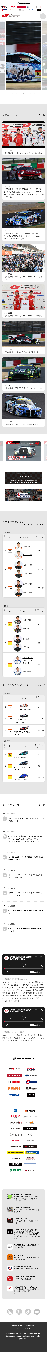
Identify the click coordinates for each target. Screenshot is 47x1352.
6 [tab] (27, 93)
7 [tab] (31, 93)
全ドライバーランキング (35, 524)
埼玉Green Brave (20, 757)
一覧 (43, 115)
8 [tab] (34, 93)
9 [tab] (38, 93)
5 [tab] (23, 93)
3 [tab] (16, 93)
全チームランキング (37, 685)
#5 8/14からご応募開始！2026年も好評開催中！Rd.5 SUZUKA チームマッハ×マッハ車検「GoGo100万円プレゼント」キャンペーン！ (25, 839)
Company (30, 1326)
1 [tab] (9, 93)
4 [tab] (20, 93)
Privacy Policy (17, 1326)
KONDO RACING (20, 780)
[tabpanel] (23, 30)
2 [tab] (12, 93)
